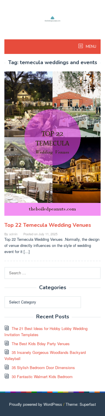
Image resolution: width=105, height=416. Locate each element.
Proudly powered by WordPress (35, 404)
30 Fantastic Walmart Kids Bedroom (42, 376)
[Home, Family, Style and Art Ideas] (52, 18)
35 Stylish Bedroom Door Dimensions (43, 367)
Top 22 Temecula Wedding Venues (47, 225)
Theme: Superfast (81, 404)
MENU (90, 46)
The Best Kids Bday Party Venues (41, 343)
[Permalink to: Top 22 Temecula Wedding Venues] (52, 146)
